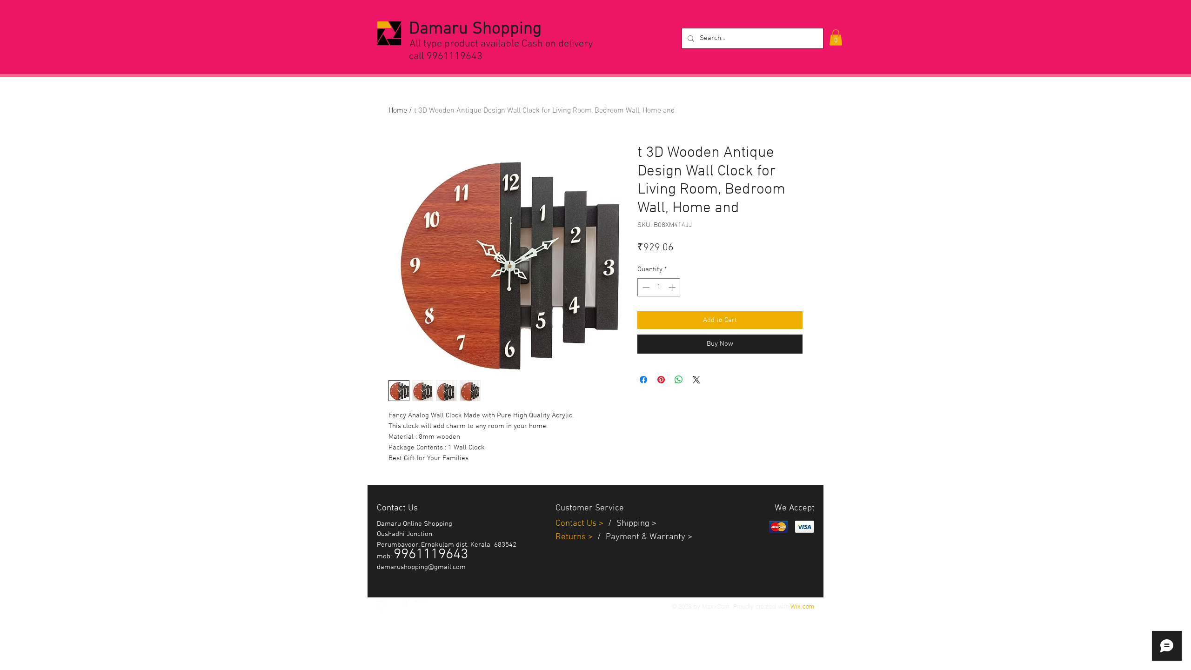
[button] (836, 37)
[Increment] (673, 287)
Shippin (630, 523)
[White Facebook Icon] (401, 605)
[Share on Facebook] (643, 379)
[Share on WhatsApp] (678, 379)
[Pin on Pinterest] (661, 379)
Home (397, 110)
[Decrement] (645, 287)
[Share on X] (696, 379)
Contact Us (577, 523)
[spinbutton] (659, 287)
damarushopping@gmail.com (421, 567)
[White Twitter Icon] (381, 605)
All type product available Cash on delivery (501, 44)
